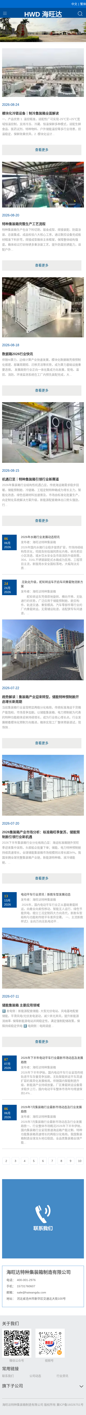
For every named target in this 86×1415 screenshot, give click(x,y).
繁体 (83, 4)
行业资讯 (62, 1376)
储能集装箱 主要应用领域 (21, 1005)
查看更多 (41, 150)
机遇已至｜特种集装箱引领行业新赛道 (30, 479)
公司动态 (35, 1376)
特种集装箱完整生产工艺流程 (24, 224)
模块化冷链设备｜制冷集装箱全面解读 (30, 113)
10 (79, 1161)
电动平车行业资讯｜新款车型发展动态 (46, 894)
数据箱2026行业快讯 (17, 354)
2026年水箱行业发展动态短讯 (40, 537)
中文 (74, 4)
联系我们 (8, 1376)
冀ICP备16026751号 (70, 1404)
